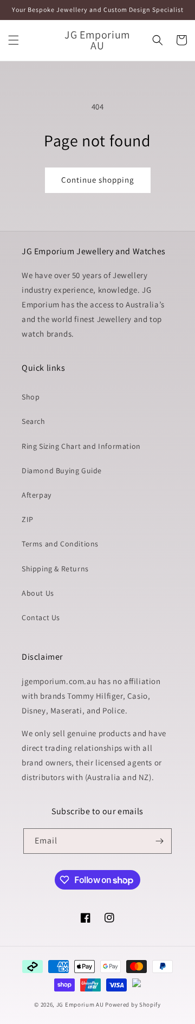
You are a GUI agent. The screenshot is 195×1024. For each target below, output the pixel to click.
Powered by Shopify (133, 1004)
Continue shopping (97, 180)
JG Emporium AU (80, 1004)
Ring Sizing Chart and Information (81, 446)
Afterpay (36, 495)
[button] (13, 40)
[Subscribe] (159, 841)
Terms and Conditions (60, 544)
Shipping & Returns (55, 569)
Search (34, 421)
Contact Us (41, 617)
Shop (31, 397)
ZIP (28, 519)
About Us (38, 593)
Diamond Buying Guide (62, 470)
